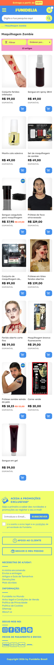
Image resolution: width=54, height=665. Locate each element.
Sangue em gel (10, 460)
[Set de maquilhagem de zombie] (40, 132)
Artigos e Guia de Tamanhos (17, 576)
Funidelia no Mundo (13, 596)
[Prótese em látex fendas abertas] (40, 255)
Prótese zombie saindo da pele (14, 400)
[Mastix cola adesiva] (14, 132)
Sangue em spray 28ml (40, 91)
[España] (5, 630)
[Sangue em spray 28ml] (40, 71)
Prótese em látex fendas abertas (37, 278)
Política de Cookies (12, 605)
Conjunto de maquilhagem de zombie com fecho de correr (13, 278)
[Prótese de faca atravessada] (40, 194)
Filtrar (12, 42)
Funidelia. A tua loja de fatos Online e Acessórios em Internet (26, 10)
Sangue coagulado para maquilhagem (12, 216)
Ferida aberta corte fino (12, 339)
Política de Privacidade (14, 602)
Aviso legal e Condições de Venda (20, 599)
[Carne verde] (40, 378)
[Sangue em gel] (14, 439)
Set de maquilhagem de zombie (39, 154)
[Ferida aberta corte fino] (14, 317)
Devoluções (8, 579)
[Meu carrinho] (49, 10)
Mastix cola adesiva (12, 153)
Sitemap (6, 608)
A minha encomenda (13, 570)
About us (7, 611)
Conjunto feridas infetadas (10, 93)
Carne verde (34, 399)
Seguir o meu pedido (29, 551)
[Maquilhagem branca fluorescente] (40, 317)
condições (40, 524)
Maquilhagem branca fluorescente (39, 339)
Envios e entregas (12, 573)
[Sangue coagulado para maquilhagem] (14, 194)
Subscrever (39, 516)
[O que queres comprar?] (4, 10)
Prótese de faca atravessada (36, 216)
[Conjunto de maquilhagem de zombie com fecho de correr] (14, 255)
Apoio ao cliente (29, 540)
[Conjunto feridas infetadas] (14, 71)
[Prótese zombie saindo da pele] (14, 378)
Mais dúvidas (9, 582)
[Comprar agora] (22, 109)
